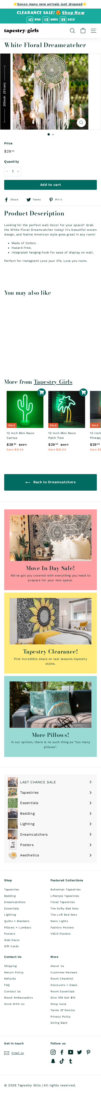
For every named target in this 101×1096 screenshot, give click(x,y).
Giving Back (58, 1022)
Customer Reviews (63, 972)
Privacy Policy (60, 1016)
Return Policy (14, 972)
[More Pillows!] (50, 704)
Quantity (11, 161)
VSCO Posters (60, 933)
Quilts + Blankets (16, 921)
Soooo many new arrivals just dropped (50, 4)
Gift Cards (11, 946)
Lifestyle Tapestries (64, 896)
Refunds (10, 978)
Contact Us (12, 991)
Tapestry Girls (53, 382)
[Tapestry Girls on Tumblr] (70, 1061)
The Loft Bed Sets (63, 914)
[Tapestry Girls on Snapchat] (53, 1061)
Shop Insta (58, 1004)
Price (8, 143)
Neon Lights (59, 921)
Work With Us (14, 1004)
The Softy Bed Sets (64, 908)
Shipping (10, 966)
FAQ (7, 985)
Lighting (10, 914)
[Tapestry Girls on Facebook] (61, 1052)
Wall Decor (12, 940)
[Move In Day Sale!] (50, 538)
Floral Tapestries (62, 902)
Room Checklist (61, 978)
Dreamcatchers (15, 902)
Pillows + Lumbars (17, 927)
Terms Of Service (62, 1010)
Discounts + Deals (63, 985)
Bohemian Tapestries (65, 889)
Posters (9, 933)
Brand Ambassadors (18, 997)
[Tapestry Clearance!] (50, 621)
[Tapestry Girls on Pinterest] (88, 1052)
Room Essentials (62, 991)
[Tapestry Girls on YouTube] (70, 1052)
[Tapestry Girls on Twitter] (79, 1052)
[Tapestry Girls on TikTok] (61, 1061)
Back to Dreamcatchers (54, 482)
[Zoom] (81, 122)
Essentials (11, 908)
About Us (57, 966)
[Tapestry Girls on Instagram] (53, 1052)
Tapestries (11, 889)
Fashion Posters (62, 927)
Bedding (10, 896)
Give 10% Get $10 (63, 997)
